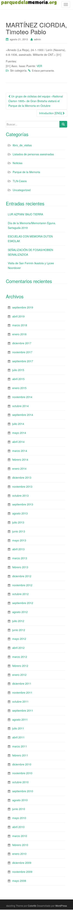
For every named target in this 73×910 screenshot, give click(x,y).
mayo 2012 (19, 639)
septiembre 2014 (22, 415)
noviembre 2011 (22, 692)
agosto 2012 (20, 612)
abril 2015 (18, 379)
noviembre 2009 (22, 872)
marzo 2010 (19, 836)
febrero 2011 (20, 755)
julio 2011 (18, 728)
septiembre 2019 (22, 307)
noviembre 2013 (22, 486)
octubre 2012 (20, 594)
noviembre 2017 (22, 352)
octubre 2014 (20, 406)
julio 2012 (18, 621)
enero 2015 (19, 388)
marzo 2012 (19, 657)
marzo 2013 (19, 558)
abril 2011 (18, 737)
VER (39, 66)
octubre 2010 (20, 782)
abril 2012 (18, 648)
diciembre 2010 (21, 764)
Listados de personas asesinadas (33, 154)
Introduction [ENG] (51, 113)
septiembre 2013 (22, 504)
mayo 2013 (19, 540)
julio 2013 (18, 522)
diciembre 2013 (21, 477)
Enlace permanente (43, 70)
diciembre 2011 (21, 683)
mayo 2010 (19, 818)
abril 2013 (18, 549)
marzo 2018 (19, 325)
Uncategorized (22, 190)
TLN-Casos (20, 181)
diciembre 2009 (21, 863)
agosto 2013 (20, 513)
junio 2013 (18, 531)
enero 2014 (19, 468)
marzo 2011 (19, 746)
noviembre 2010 (22, 773)
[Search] (63, 124)
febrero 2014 (20, 459)
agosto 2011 (20, 719)
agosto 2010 (20, 800)
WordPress (61, 905)
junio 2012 (18, 630)
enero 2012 (19, 675)
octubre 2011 (20, 701)
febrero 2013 (20, 567)
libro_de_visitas (22, 145)
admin (37, 39)
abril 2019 (18, 316)
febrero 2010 (20, 845)
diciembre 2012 (21, 576)
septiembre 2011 (22, 710)
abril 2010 (18, 827)
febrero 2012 (20, 666)
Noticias (17, 163)
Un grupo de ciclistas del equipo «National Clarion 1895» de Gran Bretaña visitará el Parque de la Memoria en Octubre (35, 101)
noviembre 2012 (22, 585)
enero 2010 (19, 854)
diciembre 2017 (21, 343)
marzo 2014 (19, 451)
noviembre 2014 (22, 397)
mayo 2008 (19, 881)
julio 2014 (18, 424)
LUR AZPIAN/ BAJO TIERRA (25, 214)
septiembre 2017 (22, 361)
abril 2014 (18, 442)
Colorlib (32, 905)
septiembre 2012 (22, 603)
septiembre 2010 (22, 791)
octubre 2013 (20, 495)
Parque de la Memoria (26, 172)
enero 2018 (19, 334)
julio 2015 (18, 370)
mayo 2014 (19, 433)
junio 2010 (18, 809)
